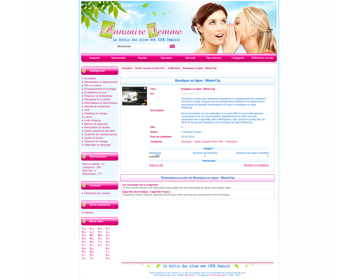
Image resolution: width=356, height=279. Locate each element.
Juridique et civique (95, 113)
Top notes (166, 58)
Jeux (87, 109)
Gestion (89, 212)
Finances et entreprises (98, 95)
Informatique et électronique (100, 102)
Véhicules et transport (97, 144)
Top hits (142, 58)
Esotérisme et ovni (95, 92)
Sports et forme (93, 137)
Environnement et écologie (100, 88)
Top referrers (214, 58)
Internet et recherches (97, 106)
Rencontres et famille (97, 127)
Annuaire (94, 58)
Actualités (90, 78)
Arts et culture (92, 85)
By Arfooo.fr (190, 275)
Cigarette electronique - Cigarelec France (146, 191)
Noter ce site (156, 165)
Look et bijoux (92, 120)
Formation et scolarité (97, 99)
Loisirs (88, 116)
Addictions (174, 68)
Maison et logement (96, 123)
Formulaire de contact (97, 193)
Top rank (190, 58)
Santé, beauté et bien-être (99, 130)
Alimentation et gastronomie (101, 81)
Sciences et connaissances (100, 134)
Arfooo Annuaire (218, 275)
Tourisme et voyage (96, 141)
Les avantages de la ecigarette (140, 184)
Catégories (238, 58)
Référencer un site (262, 58)
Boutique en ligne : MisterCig (200, 68)
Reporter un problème (256, 165)
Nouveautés (118, 58)
